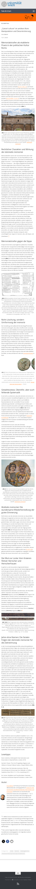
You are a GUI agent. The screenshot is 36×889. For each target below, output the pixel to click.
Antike (11, 851)
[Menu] (33, 11)
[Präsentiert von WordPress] (12, 879)
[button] (3, 841)
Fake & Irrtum (6, 11)
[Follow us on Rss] (18, 884)
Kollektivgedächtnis (25, 851)
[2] (22, 610)
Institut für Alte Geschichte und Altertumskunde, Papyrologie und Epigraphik (20, 789)
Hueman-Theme (27, 879)
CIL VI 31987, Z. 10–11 (12, 98)
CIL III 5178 (29, 549)
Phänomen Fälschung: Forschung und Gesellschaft (13, 853)
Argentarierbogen (28, 353)
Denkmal (17, 851)
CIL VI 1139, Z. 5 (22, 87)
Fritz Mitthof (10, 786)
